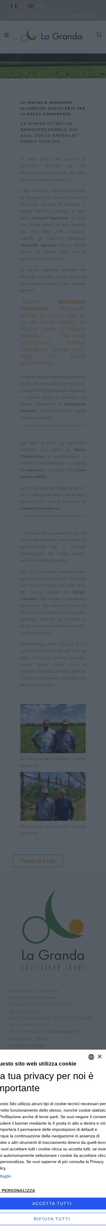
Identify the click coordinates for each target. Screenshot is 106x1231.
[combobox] (91, 1057)
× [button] (99, 1057)
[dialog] (53, 1140)
